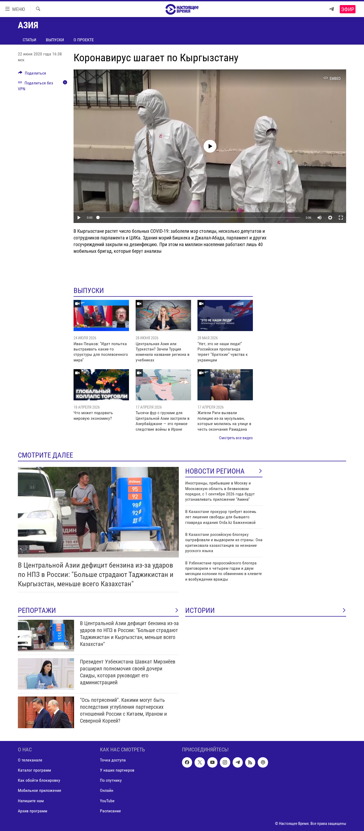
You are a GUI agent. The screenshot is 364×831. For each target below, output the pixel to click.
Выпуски (55, 39)
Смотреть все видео (236, 437)
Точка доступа (113, 760)
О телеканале (30, 760)
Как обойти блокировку (39, 780)
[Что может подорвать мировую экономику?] (101, 384)
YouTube (107, 800)
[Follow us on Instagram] (225, 762)
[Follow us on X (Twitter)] (200, 762)
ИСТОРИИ (200, 610)
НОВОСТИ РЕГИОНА (215, 471)
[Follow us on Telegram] (238, 762)
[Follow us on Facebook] (187, 762)
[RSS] (250, 762)
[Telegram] (331, 9)
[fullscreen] (340, 217)
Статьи (29, 39)
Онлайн (106, 790)
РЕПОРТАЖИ (37, 610)
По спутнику (111, 780)
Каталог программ (34, 770)
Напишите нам (31, 800)
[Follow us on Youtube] (212, 762)
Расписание (110, 810)
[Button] (32, 74)
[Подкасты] (263, 762)
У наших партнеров (117, 770)
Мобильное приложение (39, 790)
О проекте (84, 39)
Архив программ (32, 810)
